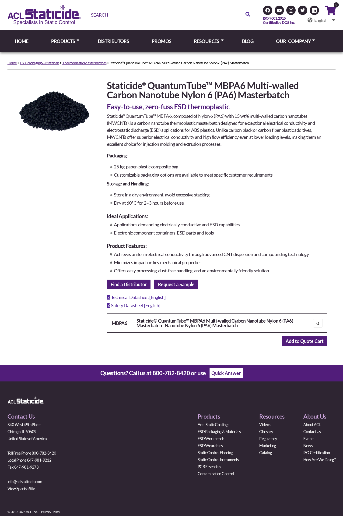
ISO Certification (316, 452)
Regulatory (268, 438)
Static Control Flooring (215, 452)
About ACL (312, 424)
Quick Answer (226, 373)
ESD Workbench (211, 438)
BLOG (248, 41)
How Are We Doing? (319, 459)
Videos (264, 424)
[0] (330, 12)
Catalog (265, 452)
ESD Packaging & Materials (39, 62)
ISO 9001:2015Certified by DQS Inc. (279, 20)
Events (308, 438)
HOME (21, 41)
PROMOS (161, 41)
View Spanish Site (21, 488)
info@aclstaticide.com (24, 481)
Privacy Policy (50, 512)
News (308, 445)
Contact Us (312, 431)
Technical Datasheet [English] (137, 297)
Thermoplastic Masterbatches (84, 62)
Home (12, 62)
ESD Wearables (210, 445)
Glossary (266, 431)
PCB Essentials (209, 466)
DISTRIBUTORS (113, 41)
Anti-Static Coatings (213, 424)
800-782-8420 (171, 372)
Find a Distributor (129, 284)
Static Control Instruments (218, 459)
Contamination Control (216, 473)
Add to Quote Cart (305, 341)
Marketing (267, 445)
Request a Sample (176, 284)
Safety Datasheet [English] (135, 305)
